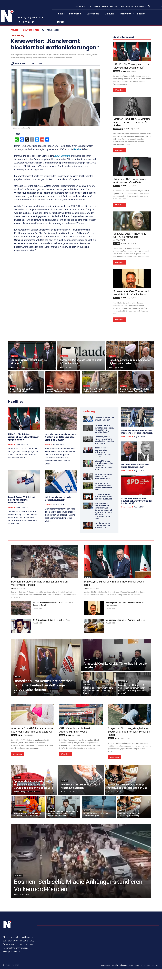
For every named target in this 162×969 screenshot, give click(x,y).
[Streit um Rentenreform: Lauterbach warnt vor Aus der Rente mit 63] (137, 485)
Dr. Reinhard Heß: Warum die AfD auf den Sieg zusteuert (103, 496)
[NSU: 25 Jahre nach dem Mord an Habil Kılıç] (21, 626)
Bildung (17, 777)
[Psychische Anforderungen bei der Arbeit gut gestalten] (81, 780)
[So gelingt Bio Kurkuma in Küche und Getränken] (94, 626)
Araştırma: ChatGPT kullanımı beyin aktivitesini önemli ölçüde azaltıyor (32, 730)
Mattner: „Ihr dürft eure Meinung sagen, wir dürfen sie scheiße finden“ (131, 122)
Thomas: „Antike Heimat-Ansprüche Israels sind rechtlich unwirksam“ (104, 440)
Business (63, 356)
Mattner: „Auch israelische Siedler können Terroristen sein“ (103, 486)
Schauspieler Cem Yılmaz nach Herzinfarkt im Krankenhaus (131, 293)
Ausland (117, 71)
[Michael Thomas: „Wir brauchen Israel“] (61, 481)
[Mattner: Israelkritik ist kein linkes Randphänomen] (88, 476)
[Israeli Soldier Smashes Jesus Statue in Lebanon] (99, 382)
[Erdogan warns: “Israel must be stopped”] (32, 355)
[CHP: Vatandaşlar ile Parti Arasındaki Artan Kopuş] (81, 714)
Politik (15, 30)
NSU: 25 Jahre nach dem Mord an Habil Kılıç (51, 620)
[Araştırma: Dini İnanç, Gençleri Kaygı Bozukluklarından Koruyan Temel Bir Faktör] (129, 714)
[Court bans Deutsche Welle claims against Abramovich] (62, 382)
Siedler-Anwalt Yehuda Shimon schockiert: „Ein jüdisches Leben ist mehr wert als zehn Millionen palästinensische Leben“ (103, 511)
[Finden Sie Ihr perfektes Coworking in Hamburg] (134, 807)
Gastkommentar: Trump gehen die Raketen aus (102, 525)
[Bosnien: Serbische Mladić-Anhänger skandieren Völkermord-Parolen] (44, 561)
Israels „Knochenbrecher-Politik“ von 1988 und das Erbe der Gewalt (60, 437)
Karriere (64, 781)
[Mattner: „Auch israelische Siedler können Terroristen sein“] (88, 485)
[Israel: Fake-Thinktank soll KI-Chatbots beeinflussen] (24, 481)
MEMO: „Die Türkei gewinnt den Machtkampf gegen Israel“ (131, 66)
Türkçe (14, 735)
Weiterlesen (119, 90)
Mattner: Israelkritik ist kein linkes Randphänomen (103, 476)
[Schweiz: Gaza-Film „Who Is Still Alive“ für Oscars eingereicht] (132, 221)
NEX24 (22, 63)
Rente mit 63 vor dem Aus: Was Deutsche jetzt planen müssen (137, 431)
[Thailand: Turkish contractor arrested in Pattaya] (26, 382)
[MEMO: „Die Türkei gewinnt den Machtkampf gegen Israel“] (132, 51)
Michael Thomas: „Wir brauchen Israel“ (58, 499)
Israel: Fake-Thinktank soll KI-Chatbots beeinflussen (21, 500)
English (14, 356)
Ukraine (77, 149)
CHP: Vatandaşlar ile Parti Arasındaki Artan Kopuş (74, 730)
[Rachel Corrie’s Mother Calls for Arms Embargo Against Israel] (136, 382)
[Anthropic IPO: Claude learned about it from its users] (81, 355)
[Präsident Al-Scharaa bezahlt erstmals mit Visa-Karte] (132, 166)
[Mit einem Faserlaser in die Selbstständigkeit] (99, 807)
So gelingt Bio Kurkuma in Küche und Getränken (125, 620)
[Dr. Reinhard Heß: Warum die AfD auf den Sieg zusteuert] (88, 496)
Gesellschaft (18, 810)
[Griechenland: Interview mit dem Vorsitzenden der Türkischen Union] (98, 684)
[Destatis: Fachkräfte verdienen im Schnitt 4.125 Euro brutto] (28, 807)
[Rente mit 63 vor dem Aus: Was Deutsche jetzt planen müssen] (137, 417)
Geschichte (123, 682)
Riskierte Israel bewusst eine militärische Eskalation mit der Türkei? (103, 452)
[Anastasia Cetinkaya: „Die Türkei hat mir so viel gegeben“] (116, 655)
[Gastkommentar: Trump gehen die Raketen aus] (88, 525)
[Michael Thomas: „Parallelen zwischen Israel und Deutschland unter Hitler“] (88, 463)
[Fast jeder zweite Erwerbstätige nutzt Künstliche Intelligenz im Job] (128, 780)
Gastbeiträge (118, 129)
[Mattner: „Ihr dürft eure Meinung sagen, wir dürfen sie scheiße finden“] (132, 106)
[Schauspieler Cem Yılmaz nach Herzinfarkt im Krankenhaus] (132, 278)
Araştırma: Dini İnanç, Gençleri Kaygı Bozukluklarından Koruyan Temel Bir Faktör (129, 731)
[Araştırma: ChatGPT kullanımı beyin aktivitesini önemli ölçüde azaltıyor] (32, 714)
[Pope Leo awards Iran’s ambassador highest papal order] (130, 355)
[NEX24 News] (7, 924)
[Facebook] (157, 6)
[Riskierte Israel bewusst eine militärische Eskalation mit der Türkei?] (88, 450)
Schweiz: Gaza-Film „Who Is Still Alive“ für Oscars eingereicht (129, 237)
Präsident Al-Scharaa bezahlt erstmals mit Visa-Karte (130, 181)
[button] (149, 6)
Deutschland (31, 30)
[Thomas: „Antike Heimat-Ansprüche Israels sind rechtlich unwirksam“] (88, 439)
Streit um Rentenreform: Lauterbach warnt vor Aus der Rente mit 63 (136, 501)
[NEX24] (13, 63)
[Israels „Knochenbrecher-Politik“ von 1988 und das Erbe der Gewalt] (61, 418)
